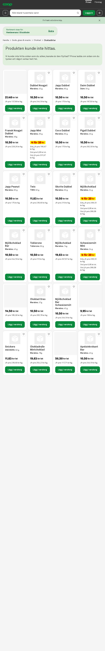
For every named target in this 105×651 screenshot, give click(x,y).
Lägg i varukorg (15, 108)
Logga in (89, 13)
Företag (98, 2)
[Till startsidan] (7, 4)
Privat (88, 2)
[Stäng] (99, 20)
